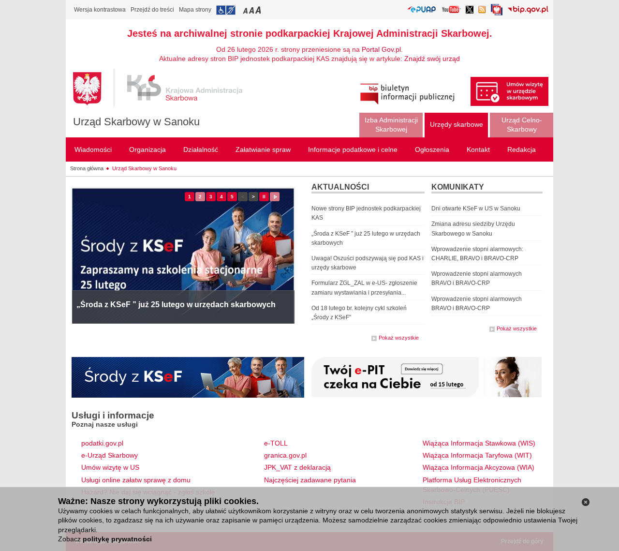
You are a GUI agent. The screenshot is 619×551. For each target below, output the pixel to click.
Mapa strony (195, 9)
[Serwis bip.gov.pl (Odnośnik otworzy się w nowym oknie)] (527, 10)
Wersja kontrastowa (100, 9)
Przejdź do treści (152, 9)
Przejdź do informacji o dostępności (226, 10)
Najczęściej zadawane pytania (310, 480)
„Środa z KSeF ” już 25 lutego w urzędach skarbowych (176, 304)
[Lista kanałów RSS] (482, 10)
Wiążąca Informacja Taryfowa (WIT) (477, 455)
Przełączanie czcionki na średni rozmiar (252, 10)
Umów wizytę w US (110, 467)
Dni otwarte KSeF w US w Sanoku (475, 208)
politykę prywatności (117, 539)
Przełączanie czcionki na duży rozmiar (259, 10)
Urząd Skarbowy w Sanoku (136, 121)
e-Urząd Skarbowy (109, 455)
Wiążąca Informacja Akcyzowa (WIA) (478, 467)
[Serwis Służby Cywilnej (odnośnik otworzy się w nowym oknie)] (496, 12)
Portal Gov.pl (381, 49)
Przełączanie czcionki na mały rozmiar (246, 10)
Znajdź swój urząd (432, 58)
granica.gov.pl (285, 455)
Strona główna (86, 168)
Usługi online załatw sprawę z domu (136, 480)
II (266, 197)
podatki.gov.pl (102, 443)
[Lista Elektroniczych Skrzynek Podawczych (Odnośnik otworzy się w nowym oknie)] (421, 10)
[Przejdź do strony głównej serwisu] (165, 88)
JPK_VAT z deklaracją (297, 467)
